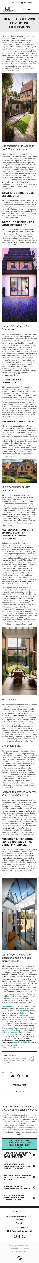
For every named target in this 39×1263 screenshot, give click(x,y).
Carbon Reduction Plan (19, 1251)
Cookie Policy (19, 1254)
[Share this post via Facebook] (19, 1076)
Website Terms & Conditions (19, 1248)
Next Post (19, 1091)
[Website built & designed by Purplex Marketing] (19, 1258)
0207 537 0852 (21, 1227)
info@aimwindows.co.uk (21, 1231)
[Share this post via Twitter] (23, 1076)
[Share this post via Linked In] (27, 1076)
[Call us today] (23, 9)
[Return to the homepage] (7, 9)
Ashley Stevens (16, 1047)
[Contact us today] (29, 9)
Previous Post (19, 1085)
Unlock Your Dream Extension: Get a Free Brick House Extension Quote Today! (19, 1144)
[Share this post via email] (12, 1076)
